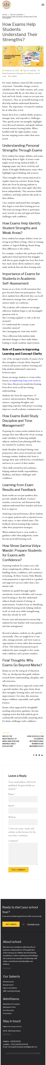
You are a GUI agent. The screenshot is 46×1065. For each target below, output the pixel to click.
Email (11, 805)
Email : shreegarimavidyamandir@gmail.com (20, 1047)
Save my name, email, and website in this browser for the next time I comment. (22, 832)
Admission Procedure (11, 1004)
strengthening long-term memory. (25, 380)
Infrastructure (8, 982)
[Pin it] (39, 755)
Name (11, 794)
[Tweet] (36, 755)
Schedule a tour (33, 924)
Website (12, 817)
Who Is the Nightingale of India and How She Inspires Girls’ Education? (10, 741)
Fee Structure (8, 1010)
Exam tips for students (25, 73)
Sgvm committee (10, 988)
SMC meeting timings (11, 991)
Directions (7, 1034)
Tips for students (29, 70)
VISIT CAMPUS (11, 924)
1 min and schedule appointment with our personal (21, 916)
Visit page (7, 968)
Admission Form (9, 1007)
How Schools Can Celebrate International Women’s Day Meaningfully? (35, 741)
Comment (13, 840)
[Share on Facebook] (33, 755)
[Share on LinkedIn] (42, 755)
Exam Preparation (9, 73)
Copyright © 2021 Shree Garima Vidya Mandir (23, 1053)
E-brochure (7, 1013)
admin (14, 76)
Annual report (8, 985)
